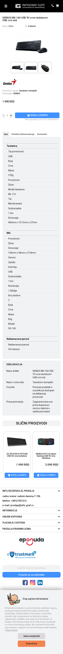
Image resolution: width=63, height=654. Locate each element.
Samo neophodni (31, 636)
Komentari (42, 134)
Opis (6, 134)
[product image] (17, 441)
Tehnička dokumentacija (22, 134)
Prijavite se (31, 574)
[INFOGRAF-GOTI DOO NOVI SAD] (30, 6)
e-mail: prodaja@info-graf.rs (18, 505)
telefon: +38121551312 (14, 500)
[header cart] (58, 6)
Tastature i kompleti (28, 91)
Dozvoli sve (31, 643)
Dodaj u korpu (39, 115)
